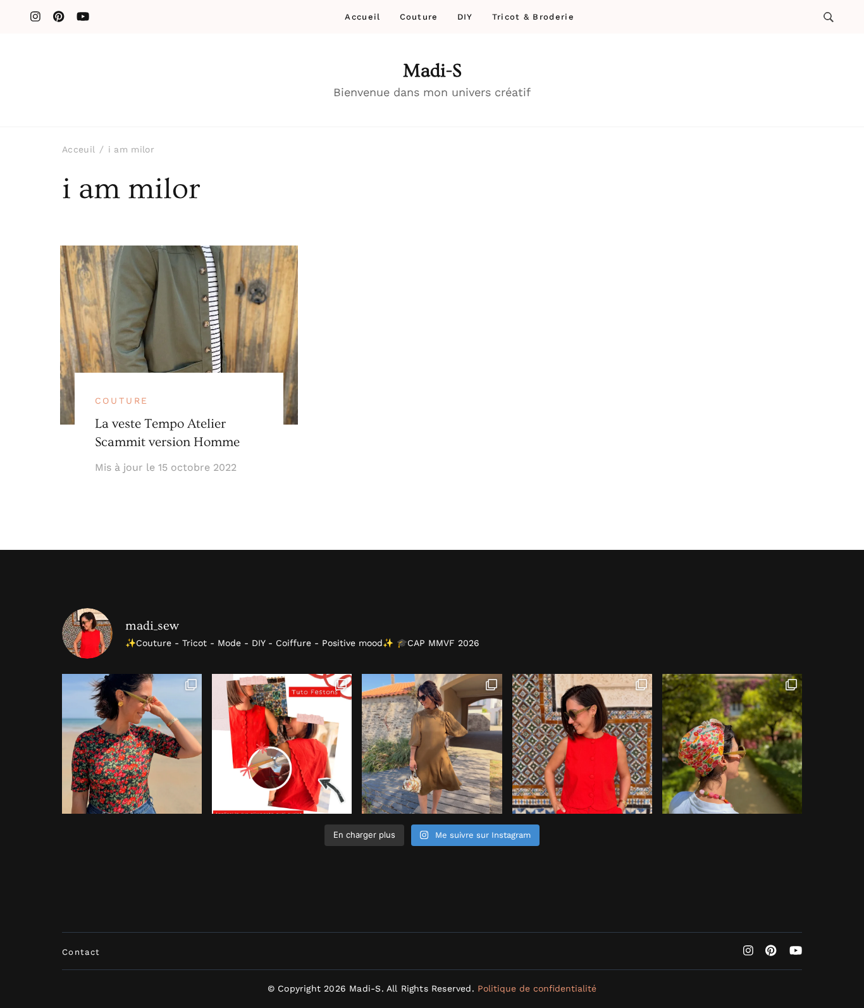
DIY (465, 17)
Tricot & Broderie (533, 17)
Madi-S (432, 71)
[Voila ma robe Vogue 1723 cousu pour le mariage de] (432, 744)
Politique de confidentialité (537, 988)
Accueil (362, 17)
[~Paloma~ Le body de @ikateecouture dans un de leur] (132, 744)
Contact (81, 952)
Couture (419, 17)
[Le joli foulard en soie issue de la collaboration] (732, 744)
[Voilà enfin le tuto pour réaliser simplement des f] (282, 744)
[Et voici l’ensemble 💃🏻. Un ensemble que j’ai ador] (582, 744)
